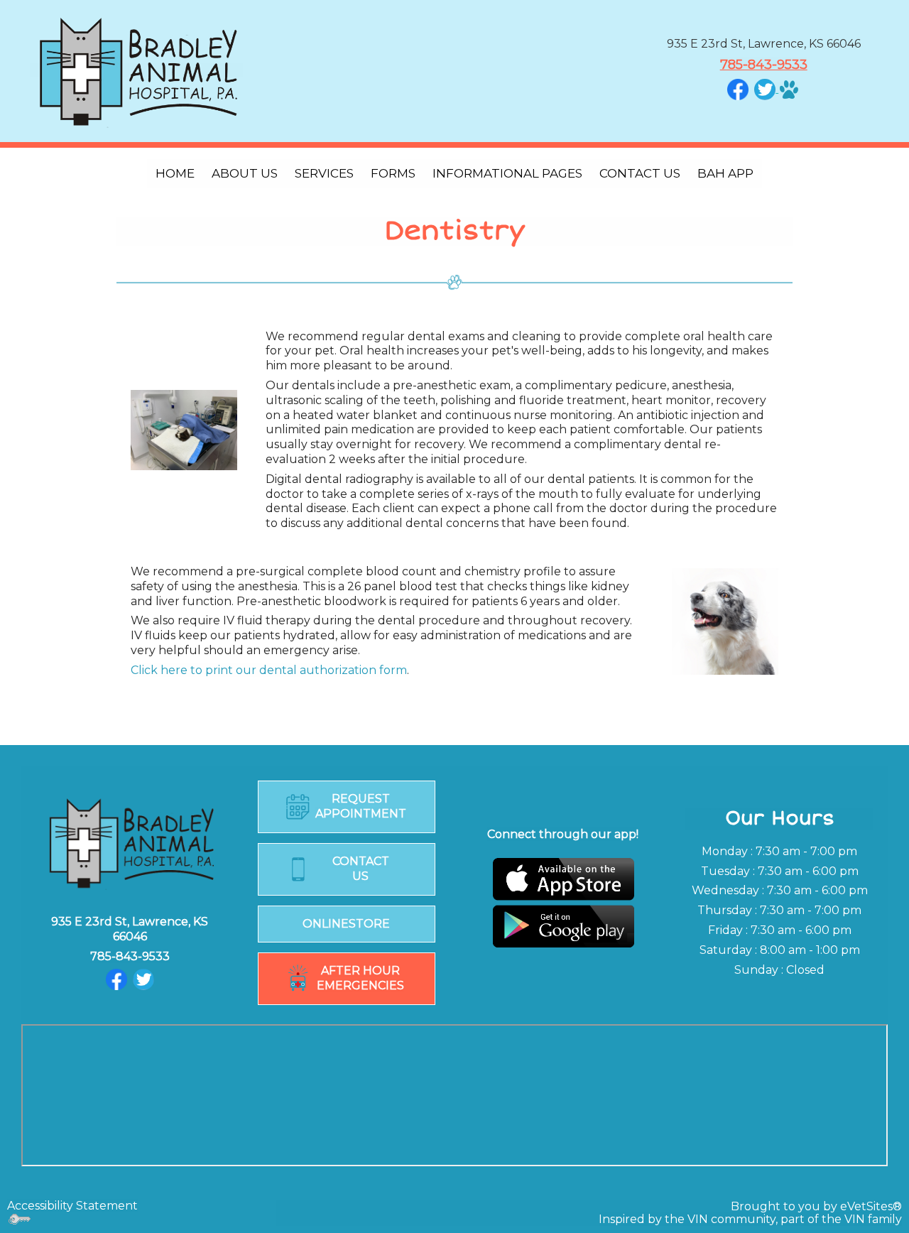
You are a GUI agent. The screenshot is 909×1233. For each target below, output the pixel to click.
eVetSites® (871, 1206)
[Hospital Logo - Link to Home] (136, 70)
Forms (393, 173)
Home (175, 173)
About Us (245, 173)
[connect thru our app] (563, 902)
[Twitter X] (764, 88)
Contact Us (639, 173)
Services (324, 173)
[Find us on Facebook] (738, 88)
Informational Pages (507, 173)
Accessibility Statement (72, 1205)
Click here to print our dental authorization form (269, 670)
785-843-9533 (763, 64)
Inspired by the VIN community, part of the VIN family (750, 1219)
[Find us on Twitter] (143, 979)
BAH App (725, 173)
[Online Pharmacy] (787, 88)
